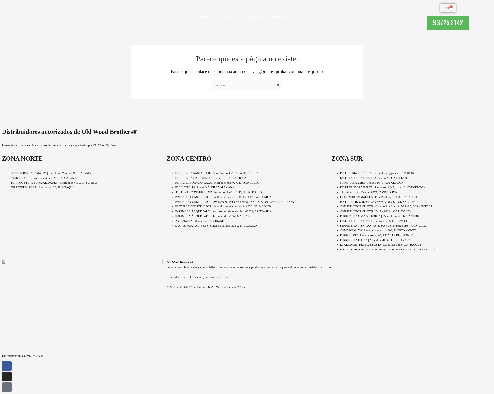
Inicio (204, 16)
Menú (278, 16)
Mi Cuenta (252, 16)
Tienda (224, 16)
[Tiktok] (7, 387)
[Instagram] (7, 376)
